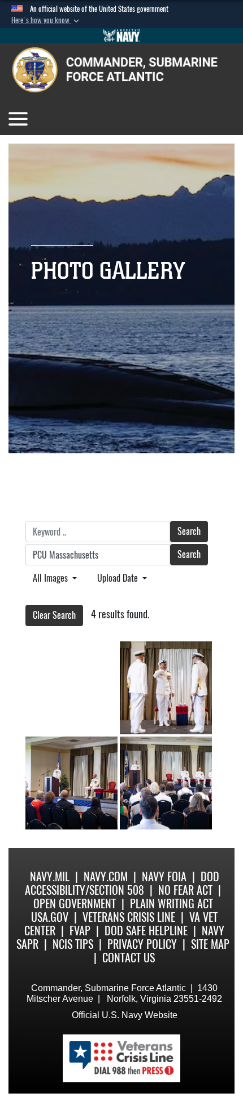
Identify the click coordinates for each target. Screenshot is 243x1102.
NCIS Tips (73, 944)
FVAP (80, 930)
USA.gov (49, 917)
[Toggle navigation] (18, 118)
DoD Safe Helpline (146, 930)
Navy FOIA (164, 876)
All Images (51, 578)
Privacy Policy (142, 944)
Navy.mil (50, 876)
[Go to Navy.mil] (121, 35)
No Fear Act (185, 890)
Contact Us (128, 957)
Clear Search (54, 615)
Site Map (210, 944)
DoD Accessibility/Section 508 (122, 883)
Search (189, 531)
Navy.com (106, 876)
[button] (46, 20)
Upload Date (118, 578)
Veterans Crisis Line (129, 917)
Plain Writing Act (171, 903)
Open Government (74, 903)
